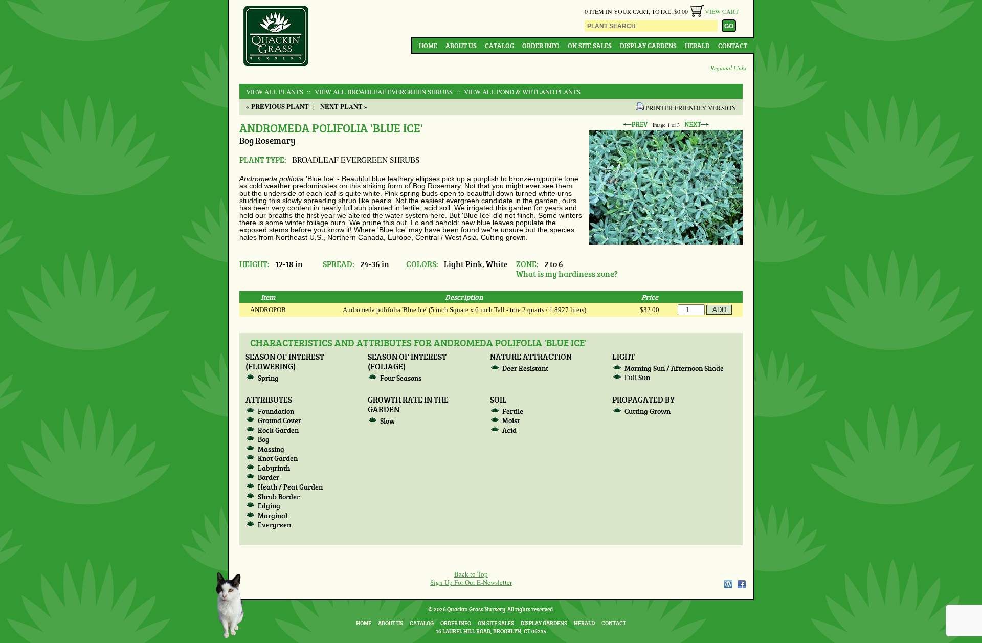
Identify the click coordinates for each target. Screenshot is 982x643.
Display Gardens (648, 45)
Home (428, 45)
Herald (697, 45)
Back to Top (471, 574)
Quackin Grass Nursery (276, 37)
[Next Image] (696, 124)
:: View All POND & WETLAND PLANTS (517, 91)
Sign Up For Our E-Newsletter (471, 582)
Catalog (499, 45)
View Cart (722, 11)
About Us (461, 45)
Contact (732, 45)
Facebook (741, 584)
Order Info (541, 45)
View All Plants (274, 91)
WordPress (727, 584)
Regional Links (728, 67)
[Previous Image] (635, 124)
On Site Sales (590, 45)
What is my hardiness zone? (567, 273)
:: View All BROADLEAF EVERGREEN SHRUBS (379, 91)
